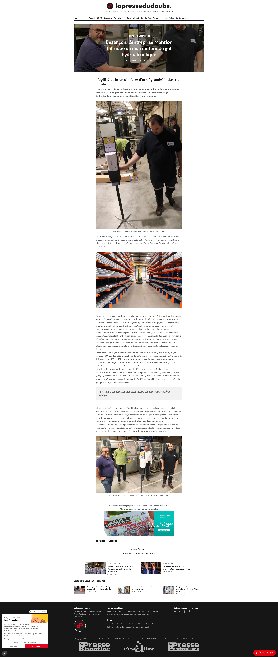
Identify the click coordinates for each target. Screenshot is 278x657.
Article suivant (169, 564)
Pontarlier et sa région (132, 614)
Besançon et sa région (139, 36)
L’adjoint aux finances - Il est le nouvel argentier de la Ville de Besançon (187, 589)
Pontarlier (118, 18)
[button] (4, 653)
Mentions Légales (182, 639)
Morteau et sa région (115, 614)
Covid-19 (128, 611)
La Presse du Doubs (94, 639)
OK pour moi (36, 646)
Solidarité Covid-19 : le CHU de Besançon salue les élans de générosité (120, 568)
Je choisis (13, 646)
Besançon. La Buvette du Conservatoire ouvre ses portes (176, 567)
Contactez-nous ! (182, 18)
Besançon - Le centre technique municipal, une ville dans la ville (99, 588)
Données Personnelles (166, 639)
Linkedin (152, 553)
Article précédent (115, 564)
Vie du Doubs (138, 18)
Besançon (108, 18)
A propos (200, 639)
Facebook (128, 553)
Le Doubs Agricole (152, 18)
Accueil (92, 18)
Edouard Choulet (133, 61)
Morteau (127, 18)
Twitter (140, 553)
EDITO (99, 18)
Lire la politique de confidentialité (14, 639)
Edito (192, 639)
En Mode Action (167, 18)
